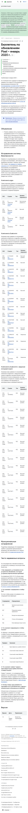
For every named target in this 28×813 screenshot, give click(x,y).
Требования (4, 750)
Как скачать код (5, 752)
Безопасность (17, 38)
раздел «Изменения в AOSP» (11, 32)
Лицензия (17, 804)
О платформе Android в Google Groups (10, 775)
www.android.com (5, 790)
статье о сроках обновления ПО (10, 586)
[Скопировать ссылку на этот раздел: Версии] (9, 708)
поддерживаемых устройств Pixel (10, 86)
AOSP (2, 38)
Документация (6, 6)
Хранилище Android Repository (8, 748)
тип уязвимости (12, 164)
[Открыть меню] (2, 1)
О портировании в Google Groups (9, 779)
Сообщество (16, 802)
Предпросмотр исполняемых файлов (9, 755)
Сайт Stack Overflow (6, 794)
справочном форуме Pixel (16, 552)
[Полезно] (20, 41)
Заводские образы (5, 757)
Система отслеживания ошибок (8, 797)
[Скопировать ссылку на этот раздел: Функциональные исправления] (13, 544)
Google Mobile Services (6, 792)
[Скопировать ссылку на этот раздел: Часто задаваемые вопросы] (2, 561)
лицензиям (12, 735)
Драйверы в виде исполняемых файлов (10, 759)
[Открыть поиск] (18, 2)
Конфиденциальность (7, 807)
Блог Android (4, 770)
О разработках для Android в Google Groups (11, 777)
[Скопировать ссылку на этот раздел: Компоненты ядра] (14, 180)
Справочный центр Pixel (6, 788)
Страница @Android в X (6, 765)
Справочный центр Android (7, 785)
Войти (24, 1)
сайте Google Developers (11, 121)
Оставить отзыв (18, 807)
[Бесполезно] (22, 41)
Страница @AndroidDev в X (7, 768)
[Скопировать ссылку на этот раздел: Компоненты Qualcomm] (18, 233)
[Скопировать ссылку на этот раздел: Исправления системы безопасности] (14, 156)
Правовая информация (7, 804)
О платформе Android (6, 802)
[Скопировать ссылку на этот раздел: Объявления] (13, 129)
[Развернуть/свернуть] (10, 59)
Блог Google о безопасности (8, 772)
